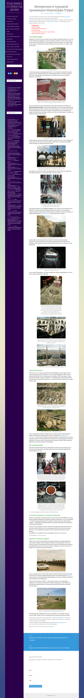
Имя (30, 670)
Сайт (30, 680)
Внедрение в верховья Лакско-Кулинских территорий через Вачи (14, 142)
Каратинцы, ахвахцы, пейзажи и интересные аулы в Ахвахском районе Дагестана (14, 95)
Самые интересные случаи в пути (13, 44)
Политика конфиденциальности (12, 59)
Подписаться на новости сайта (12, 16)
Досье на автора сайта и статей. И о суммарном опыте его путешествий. (14, 131)
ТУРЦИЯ (8, 31)
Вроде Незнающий (11, 119)
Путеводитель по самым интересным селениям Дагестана (14, 138)
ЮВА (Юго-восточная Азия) (11, 41)
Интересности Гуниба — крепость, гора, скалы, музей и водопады (14, 191)
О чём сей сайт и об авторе (11, 18)
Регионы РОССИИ (10, 21)
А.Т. (54, 695)
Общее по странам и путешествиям (13, 46)
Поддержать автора (10, 61)
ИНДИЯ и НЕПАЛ (9, 39)
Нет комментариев (58, 13)
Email (30, 675)
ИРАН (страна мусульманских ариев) (13, 36)
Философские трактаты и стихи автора (13, 54)
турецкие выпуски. (49, 626)
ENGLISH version (9, 56)
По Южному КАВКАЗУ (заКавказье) (13, 26)
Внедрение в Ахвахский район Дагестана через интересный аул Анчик (14, 99)
